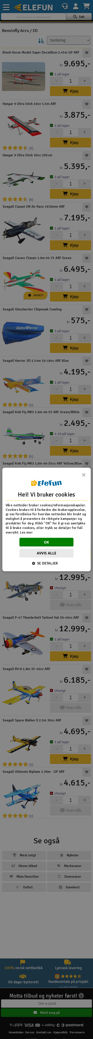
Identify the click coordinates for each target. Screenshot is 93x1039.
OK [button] (46, 542)
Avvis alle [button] (46, 553)
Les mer (26, 532)
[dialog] (46, 519)
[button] (46, 563)
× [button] (84, 476)
